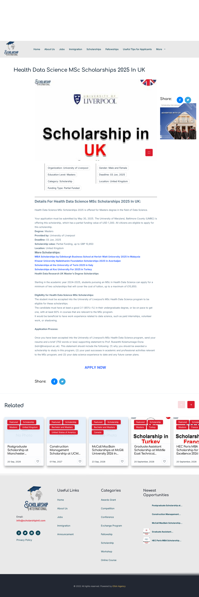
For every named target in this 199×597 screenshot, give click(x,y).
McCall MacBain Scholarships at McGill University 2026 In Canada (167, 523)
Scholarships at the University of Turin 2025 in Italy (64, 265)
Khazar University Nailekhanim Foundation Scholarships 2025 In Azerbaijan (78, 260)
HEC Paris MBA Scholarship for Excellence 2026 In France (167, 540)
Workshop (106, 551)
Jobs (62, 49)
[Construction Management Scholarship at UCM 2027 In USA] (146, 514)
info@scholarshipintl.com (30, 520)
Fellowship (106, 534)
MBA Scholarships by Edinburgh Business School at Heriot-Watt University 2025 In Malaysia (88, 256)
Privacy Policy (24, 539)
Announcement (65, 534)
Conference (107, 517)
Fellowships (112, 49)
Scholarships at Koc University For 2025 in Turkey (63, 269)
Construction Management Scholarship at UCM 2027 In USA (165, 514)
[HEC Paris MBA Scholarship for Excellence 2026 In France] (146, 540)
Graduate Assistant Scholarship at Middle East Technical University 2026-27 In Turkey (166, 532)
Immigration (75, 49)
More (159, 49)
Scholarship (107, 542)
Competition (107, 508)
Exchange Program (111, 525)
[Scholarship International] (11, 49)
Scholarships (94, 49)
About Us (49, 49)
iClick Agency (119, 586)
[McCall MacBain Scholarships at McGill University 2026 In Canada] (146, 523)
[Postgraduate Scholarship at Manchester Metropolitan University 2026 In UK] (146, 505)
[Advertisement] (87, 20)
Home (37, 49)
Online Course (108, 560)
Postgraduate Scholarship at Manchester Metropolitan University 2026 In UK (166, 505)
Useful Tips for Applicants (137, 49)
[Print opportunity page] (162, 81)
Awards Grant (108, 499)
